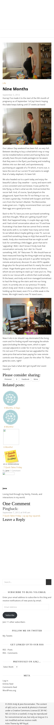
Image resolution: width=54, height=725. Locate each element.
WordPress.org (9, 690)
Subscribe (10, 615)
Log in (5, 680)
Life (4, 83)
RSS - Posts (7, 649)
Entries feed (8, 683)
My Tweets (7, 635)
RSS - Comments (10, 653)
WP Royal (24, 723)
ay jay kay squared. (27, 12)
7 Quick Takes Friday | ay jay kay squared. (21, 515)
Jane (7, 470)
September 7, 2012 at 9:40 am (16, 512)
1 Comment (15, 470)
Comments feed (10, 687)
